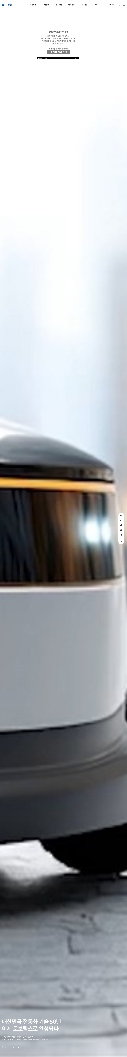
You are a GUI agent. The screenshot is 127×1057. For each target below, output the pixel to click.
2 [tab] (5, 1047)
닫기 (76, 58)
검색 (119, 4)
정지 (19, 1047)
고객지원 (84, 4)
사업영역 (46, 4)
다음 (16, 1047)
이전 (14, 1047)
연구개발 (59, 4)
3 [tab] (8, 1047)
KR (110, 5)
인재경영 (71, 4)
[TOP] (121, 541)
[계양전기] (8, 4)
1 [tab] (3, 1047)
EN (113, 5)
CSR (95, 4)
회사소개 (33, 4)
